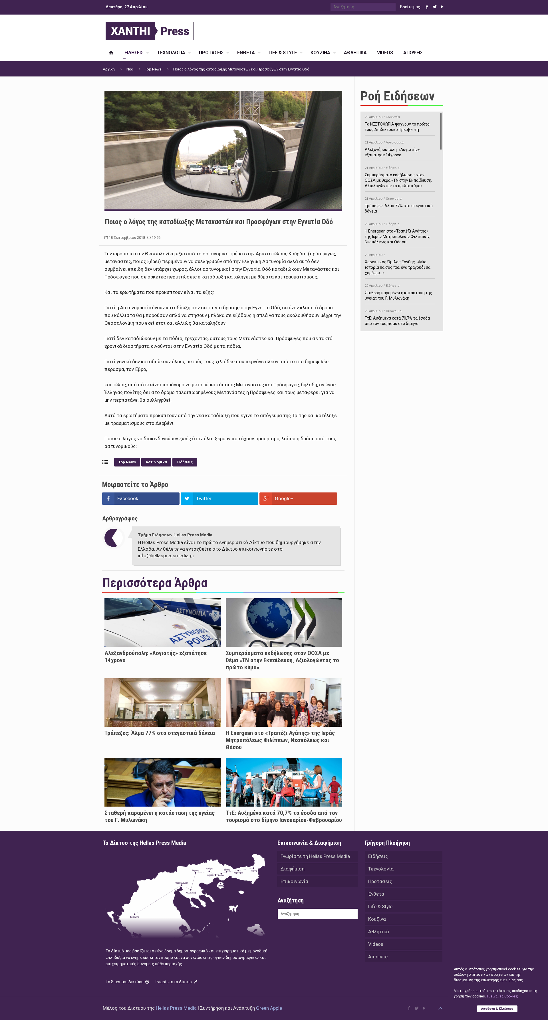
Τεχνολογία (381, 869)
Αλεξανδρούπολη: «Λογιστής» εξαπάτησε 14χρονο (392, 149)
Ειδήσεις (185, 462)
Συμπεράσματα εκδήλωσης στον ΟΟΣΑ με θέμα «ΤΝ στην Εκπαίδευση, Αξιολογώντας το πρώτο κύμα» (282, 660)
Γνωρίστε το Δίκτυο (174, 981)
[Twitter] (435, 6)
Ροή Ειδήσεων (397, 96)
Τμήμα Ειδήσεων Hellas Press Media (175, 535)
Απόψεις (378, 957)
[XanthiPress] (150, 29)
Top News (153, 69)
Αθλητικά (378, 931)
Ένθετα (376, 894)
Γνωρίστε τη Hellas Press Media (315, 856)
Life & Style (380, 906)
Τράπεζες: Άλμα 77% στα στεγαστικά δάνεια (159, 733)
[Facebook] (427, 6)
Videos (375, 944)
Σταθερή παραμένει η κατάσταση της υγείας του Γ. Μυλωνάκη (398, 292)
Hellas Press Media (176, 1008)
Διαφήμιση (293, 869)
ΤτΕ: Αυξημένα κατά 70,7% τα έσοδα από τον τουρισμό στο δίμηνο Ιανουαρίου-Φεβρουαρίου (284, 816)
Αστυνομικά (156, 462)
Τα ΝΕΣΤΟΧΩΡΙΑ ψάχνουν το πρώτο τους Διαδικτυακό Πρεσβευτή (397, 123)
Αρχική (109, 69)
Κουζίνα (377, 919)
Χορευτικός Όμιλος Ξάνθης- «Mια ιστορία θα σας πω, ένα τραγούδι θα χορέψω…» (397, 264)
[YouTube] (442, 6)
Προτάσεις (380, 881)
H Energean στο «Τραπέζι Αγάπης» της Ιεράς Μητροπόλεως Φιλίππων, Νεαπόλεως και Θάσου (280, 740)
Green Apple (269, 1008)
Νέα (129, 69)
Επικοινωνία (294, 881)
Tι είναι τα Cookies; (502, 996)
